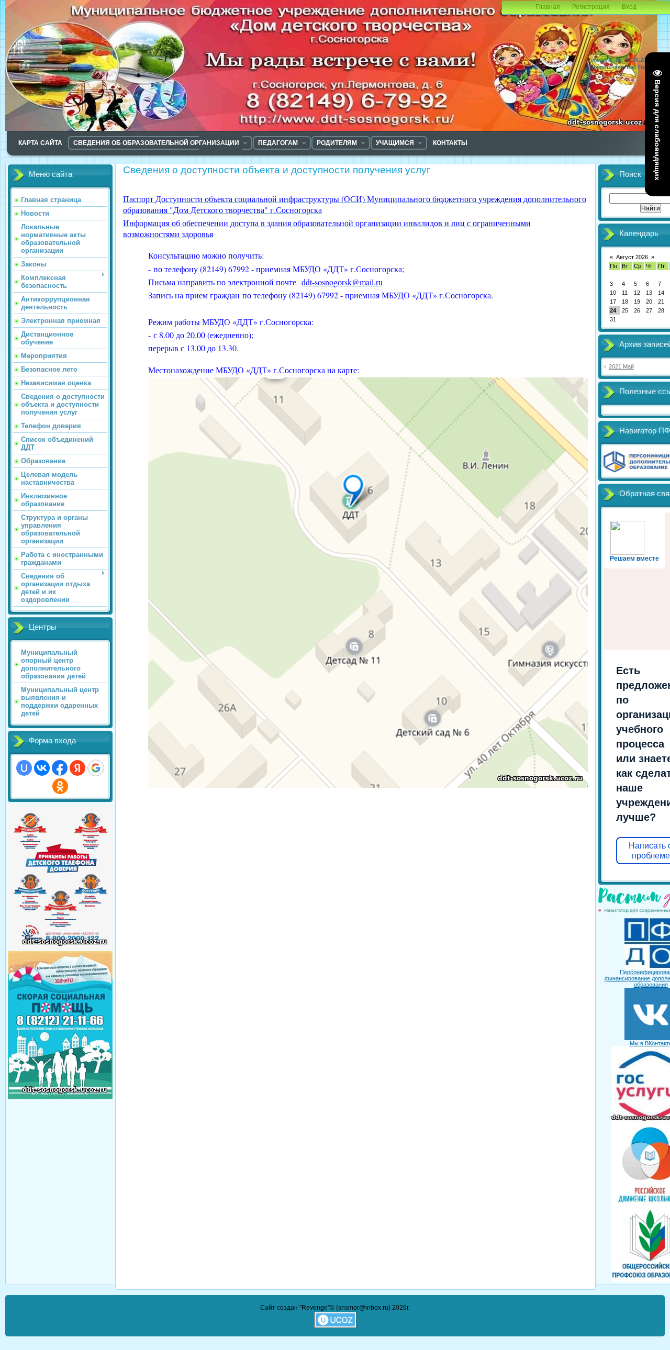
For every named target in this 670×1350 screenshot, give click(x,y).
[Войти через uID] (24, 768)
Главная (547, 6)
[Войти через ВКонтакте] (42, 768)
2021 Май (621, 366)
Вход (629, 6)
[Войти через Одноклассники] (60, 786)
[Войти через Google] (95, 768)
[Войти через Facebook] (60, 768)
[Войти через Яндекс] (77, 768)
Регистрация (591, 6)
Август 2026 (632, 257)
